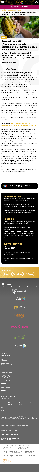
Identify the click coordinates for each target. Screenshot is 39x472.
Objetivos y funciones (5, 359)
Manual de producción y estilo (7, 364)
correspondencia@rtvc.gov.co (9, 418)
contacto (9, 284)
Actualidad (12, 10)
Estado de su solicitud (5, 377)
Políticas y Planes (4, 361)
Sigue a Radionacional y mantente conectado (21, 186)
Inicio (3, 10)
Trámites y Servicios (5, 375)
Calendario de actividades (6, 372)
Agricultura (17, 274)
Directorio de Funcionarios (6, 376)
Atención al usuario (5, 370)
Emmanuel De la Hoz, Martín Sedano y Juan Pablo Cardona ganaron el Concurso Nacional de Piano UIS (19, 235)
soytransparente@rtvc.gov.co (6, 439)
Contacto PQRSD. (33, 418)
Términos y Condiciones (6, 379)
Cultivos (29, 274)
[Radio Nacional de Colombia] (19, 2)
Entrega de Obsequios (5, 380)
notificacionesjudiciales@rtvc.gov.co (8, 435)
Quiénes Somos (5, 355)
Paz (19, 10)
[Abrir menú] (2, 2)
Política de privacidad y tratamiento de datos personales (12, 407)
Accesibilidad (4, 410)
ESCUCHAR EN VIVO (21, 7)
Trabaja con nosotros (5, 371)
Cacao (6, 274)
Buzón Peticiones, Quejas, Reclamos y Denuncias (11, 373)
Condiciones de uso (5, 409)
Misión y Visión (4, 358)
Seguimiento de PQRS (23, 425)
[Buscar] (36, 2)
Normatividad (4, 360)
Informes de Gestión (5, 363)
